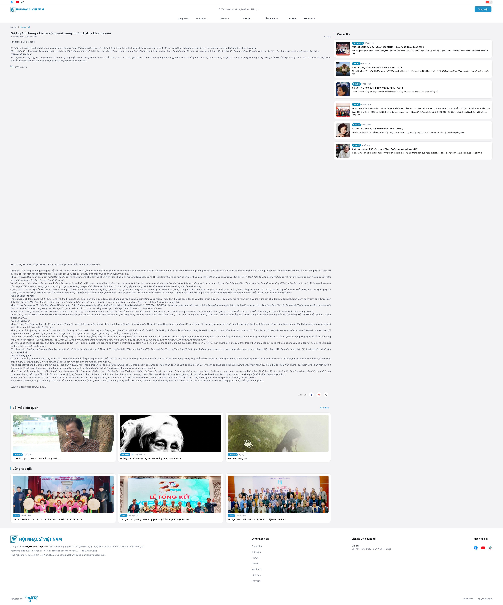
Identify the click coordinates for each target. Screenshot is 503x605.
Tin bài (255, 563)
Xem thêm (324, 408)
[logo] (27, 9)
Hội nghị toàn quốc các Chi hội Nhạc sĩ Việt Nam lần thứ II (257, 519)
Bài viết (246, 18)
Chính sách (468, 598)
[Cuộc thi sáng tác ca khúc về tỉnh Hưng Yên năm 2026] (343, 69)
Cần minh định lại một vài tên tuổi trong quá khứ (37, 458)
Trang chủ (182, 18)
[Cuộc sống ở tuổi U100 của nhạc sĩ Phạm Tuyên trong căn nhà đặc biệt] (343, 151)
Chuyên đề (25, 27)
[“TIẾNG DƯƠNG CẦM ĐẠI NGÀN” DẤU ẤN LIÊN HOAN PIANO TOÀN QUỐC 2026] (343, 48)
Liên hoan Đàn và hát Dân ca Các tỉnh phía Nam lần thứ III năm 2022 (47, 519)
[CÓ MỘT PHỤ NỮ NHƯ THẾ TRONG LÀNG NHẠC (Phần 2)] (343, 89)
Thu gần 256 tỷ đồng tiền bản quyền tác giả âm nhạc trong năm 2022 (155, 519)
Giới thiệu (201, 18)
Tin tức (223, 18)
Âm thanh (270, 18)
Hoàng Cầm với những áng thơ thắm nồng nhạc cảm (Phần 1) (151, 458)
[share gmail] (318, 394)
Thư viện (291, 18)
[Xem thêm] (326, 394)
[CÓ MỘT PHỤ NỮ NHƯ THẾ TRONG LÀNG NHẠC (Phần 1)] (343, 130)
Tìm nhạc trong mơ (237, 458)
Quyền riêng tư (485, 598)
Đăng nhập (483, 9)
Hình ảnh (308, 18)
